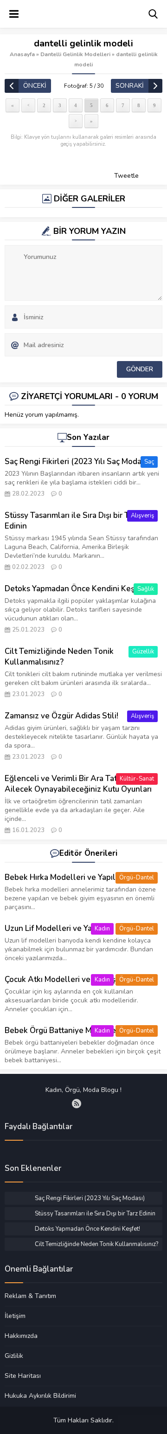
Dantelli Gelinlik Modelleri (75, 54)
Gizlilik (14, 1355)
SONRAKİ (130, 85)
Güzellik (143, 651)
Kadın (102, 928)
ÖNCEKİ (34, 85)
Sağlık (145, 589)
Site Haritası (23, 1375)
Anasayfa (22, 54)
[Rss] (76, 1103)
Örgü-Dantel (136, 877)
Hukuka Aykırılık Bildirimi (40, 1395)
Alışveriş (142, 515)
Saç (149, 462)
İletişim (15, 1315)
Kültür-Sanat (137, 779)
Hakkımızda (21, 1335)
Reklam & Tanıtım (30, 1296)
